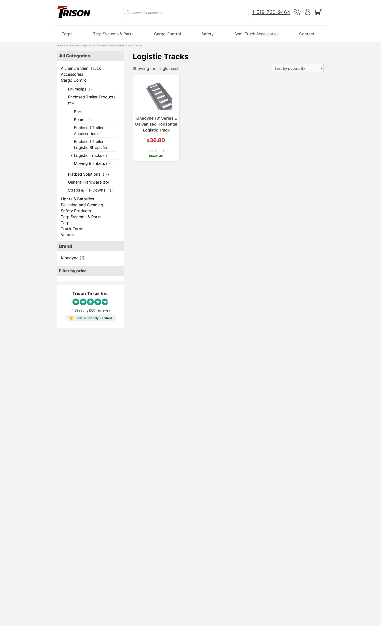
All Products (72, 45)
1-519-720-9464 (271, 12)
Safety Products (76, 211)
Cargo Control (167, 34)
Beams (83, 119)
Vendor (67, 234)
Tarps (67, 34)
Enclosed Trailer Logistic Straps (90, 144)
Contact (306, 34)
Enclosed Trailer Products (110, 45)
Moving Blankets (92, 163)
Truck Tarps (72, 228)
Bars (81, 111)
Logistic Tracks (90, 155)
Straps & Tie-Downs (90, 190)
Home (60, 45)
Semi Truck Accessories (256, 34)
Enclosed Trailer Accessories (89, 130)
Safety (208, 34)
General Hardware (88, 182)
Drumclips (80, 89)
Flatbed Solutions (88, 174)
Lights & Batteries (77, 199)
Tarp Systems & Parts (113, 34)
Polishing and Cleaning (82, 205)
